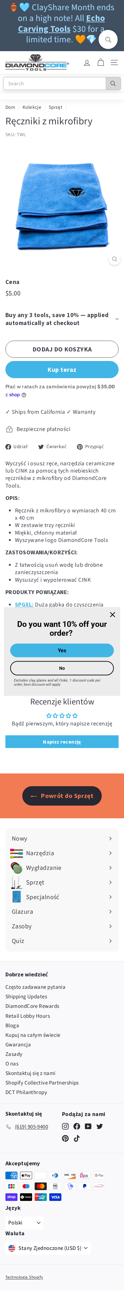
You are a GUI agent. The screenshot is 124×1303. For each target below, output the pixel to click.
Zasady (14, 1054)
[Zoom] (115, 259)
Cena (12, 282)
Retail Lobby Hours (27, 1016)
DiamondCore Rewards (32, 1006)
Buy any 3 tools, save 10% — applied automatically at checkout (57, 319)
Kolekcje (32, 107)
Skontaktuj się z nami (30, 1073)
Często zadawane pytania (35, 987)
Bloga (12, 1025)
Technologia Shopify (24, 1277)
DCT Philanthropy (26, 1092)
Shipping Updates (26, 997)
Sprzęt (56, 107)
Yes (62, 651)
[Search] (113, 83)
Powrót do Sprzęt (66, 796)
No (62, 668)
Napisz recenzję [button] (62, 741)
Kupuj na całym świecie (32, 1035)
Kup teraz (62, 369)
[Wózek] (100, 62)
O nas (11, 1064)
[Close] (112, 614)
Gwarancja (18, 1045)
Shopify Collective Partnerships (42, 1083)
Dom (10, 107)
